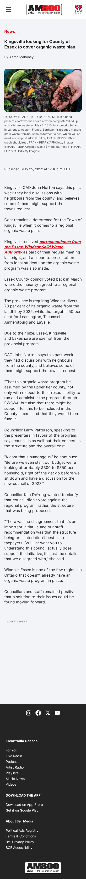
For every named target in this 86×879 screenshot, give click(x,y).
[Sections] (8, 9)
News (9, 31)
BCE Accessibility (19, 848)
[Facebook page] (38, 713)
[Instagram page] (29, 713)
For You (11, 750)
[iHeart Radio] (78, 9)
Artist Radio (15, 767)
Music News (15, 779)
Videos (11, 784)
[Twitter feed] (48, 713)
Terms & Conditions (21, 836)
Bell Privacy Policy (20, 842)
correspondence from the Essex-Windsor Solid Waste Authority (42, 247)
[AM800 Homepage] (44, 9)
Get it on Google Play (22, 810)
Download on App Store (24, 805)
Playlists (12, 773)
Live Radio (14, 756)
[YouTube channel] (57, 713)
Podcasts (13, 762)
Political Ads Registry (22, 830)
